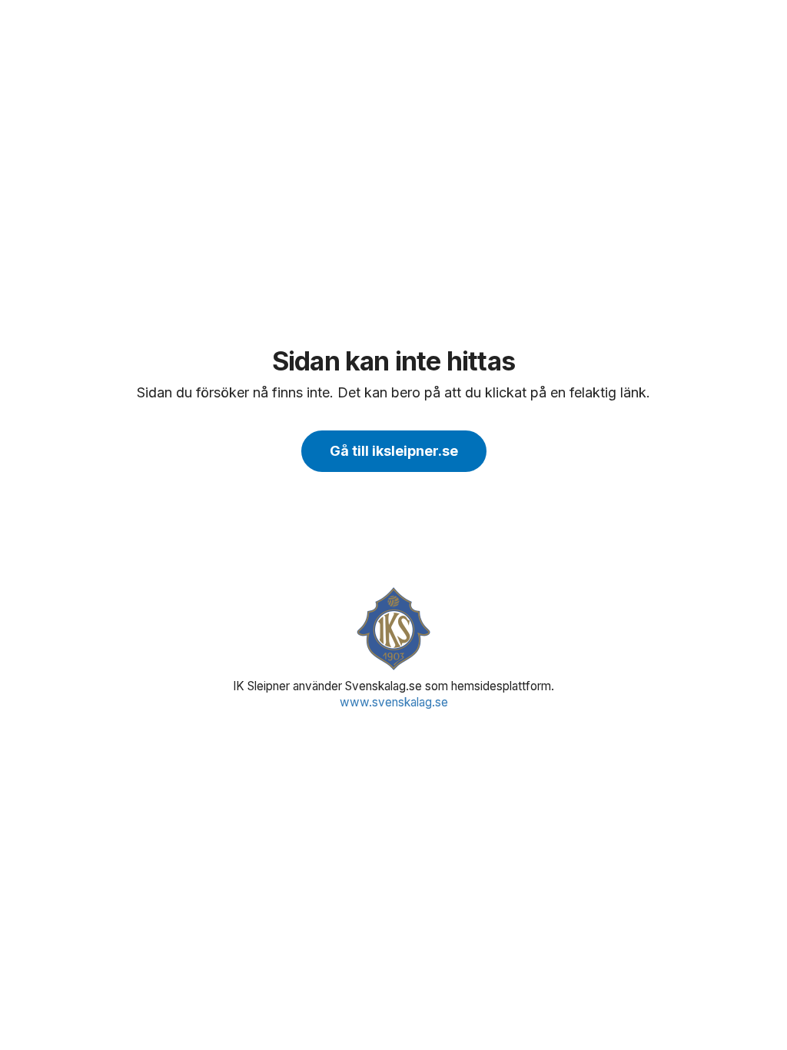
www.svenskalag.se (394, 702)
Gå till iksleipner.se (394, 451)
